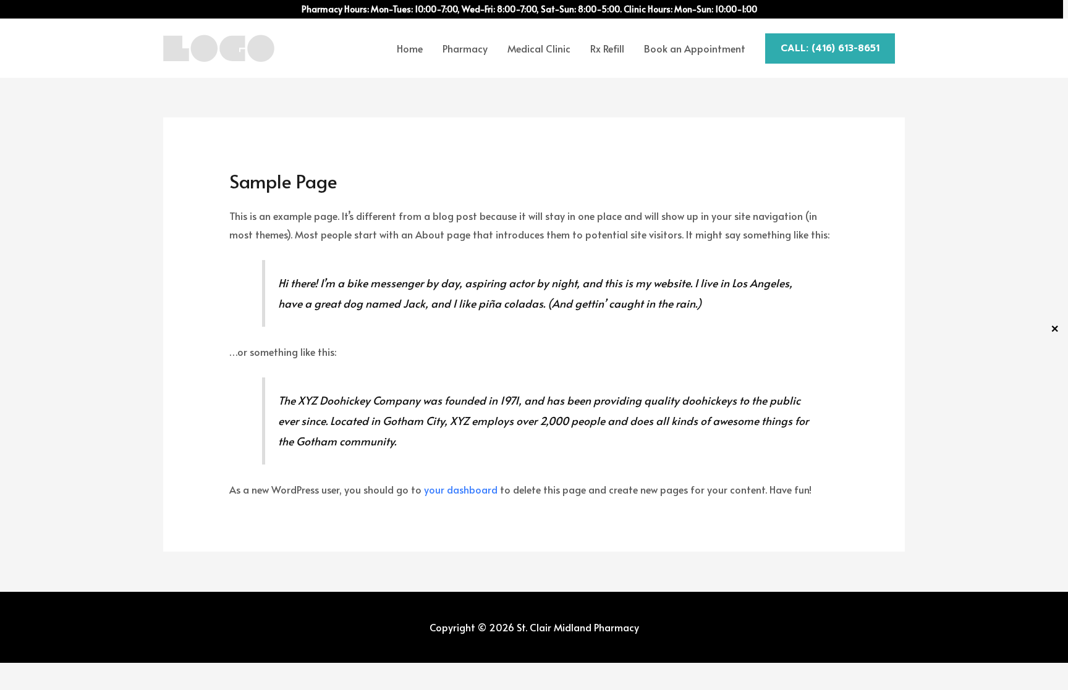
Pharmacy (465, 48)
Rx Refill (607, 48)
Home (410, 48)
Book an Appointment (694, 48)
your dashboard (461, 489)
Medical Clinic (538, 48)
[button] (830, 48)
